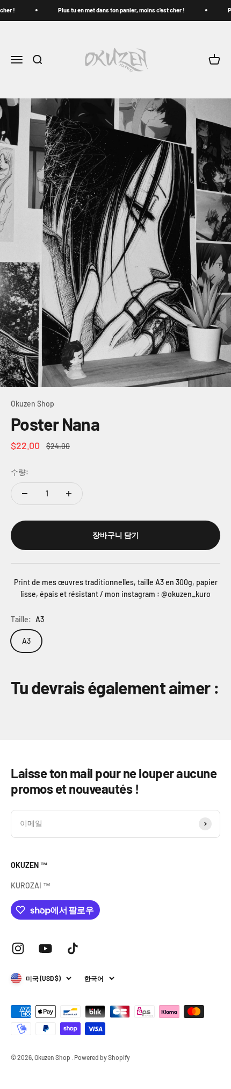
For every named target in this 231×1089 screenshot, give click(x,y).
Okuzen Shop (32, 403)
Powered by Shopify (102, 1057)
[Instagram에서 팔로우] (18, 948)
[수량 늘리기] (68, 493)
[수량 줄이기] (24, 493)
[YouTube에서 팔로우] (45, 948)
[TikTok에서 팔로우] (73, 948)
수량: (19, 471)
